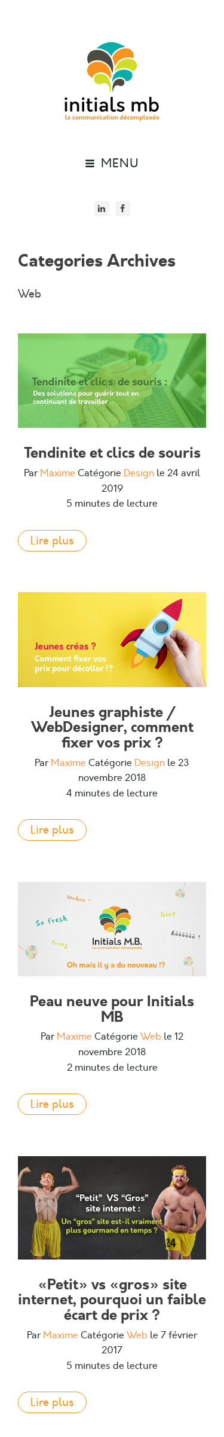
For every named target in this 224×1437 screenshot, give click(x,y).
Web (150, 1036)
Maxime (57, 473)
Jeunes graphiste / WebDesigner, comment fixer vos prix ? (112, 727)
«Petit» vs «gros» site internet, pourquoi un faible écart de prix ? (112, 1299)
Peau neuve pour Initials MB (112, 1009)
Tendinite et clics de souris (112, 453)
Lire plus (52, 541)
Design (139, 473)
